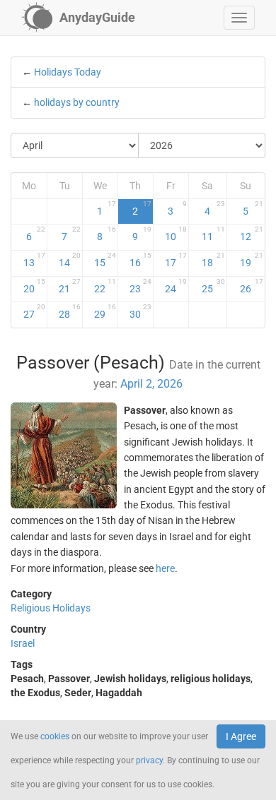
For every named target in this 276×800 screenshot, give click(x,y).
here (165, 568)
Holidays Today (67, 72)
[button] (239, 18)
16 (140, 259)
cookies (54, 736)
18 (213, 259)
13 (34, 259)
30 (140, 311)
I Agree (241, 736)
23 (140, 285)
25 (213, 285)
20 (34, 285)
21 (70, 285)
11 (213, 233)
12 (251, 233)
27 (34, 311)
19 (251, 259)
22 (105, 285)
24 (176, 285)
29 (105, 311)
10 (176, 233)
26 (251, 285)
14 (70, 259)
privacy (149, 760)
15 (105, 259)
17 (176, 259)
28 (70, 311)
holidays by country (77, 102)
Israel (23, 643)
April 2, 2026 (151, 383)
